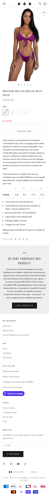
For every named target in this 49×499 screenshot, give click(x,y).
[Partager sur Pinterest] (23, 239)
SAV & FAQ (8, 417)
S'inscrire (13, 454)
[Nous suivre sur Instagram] (11, 464)
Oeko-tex (7, 326)
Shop (5, 348)
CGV (5, 421)
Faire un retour (9, 408)
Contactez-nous (10, 412)
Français (33, 472)
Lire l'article (24, 305)
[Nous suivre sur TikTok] (25, 464)
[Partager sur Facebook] (16, 239)
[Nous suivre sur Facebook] (4, 464)
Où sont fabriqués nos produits (16, 335)
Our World (7, 357)
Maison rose (8, 330)
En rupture (24, 131)
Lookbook (7, 353)
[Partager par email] (27, 239)
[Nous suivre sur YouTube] (18, 464)
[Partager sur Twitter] (19, 239)
